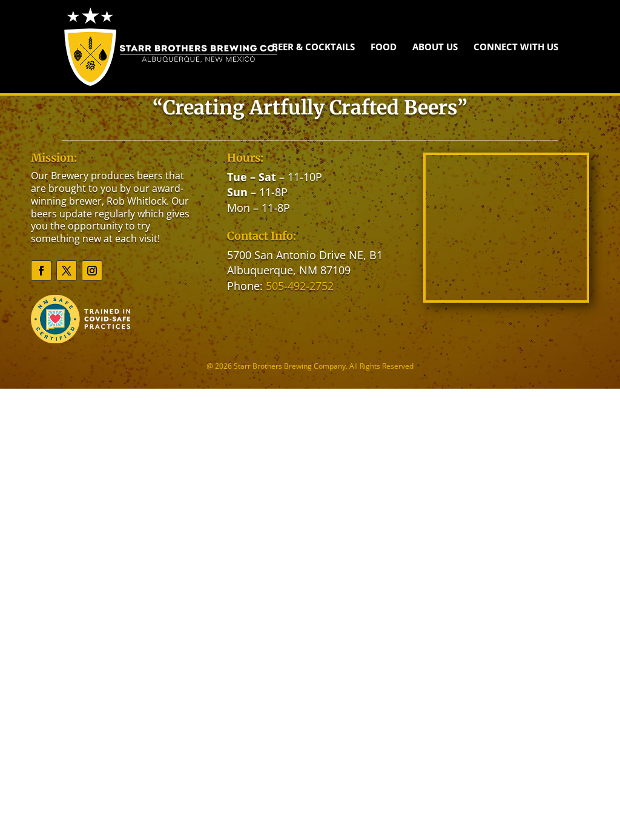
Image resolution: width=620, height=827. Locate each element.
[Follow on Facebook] (41, 270)
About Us (435, 47)
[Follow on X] (66, 270)
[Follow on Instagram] (92, 270)
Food (384, 47)
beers (150, 175)
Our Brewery (59, 175)
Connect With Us (515, 47)
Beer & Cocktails (313, 47)
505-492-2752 (300, 285)
